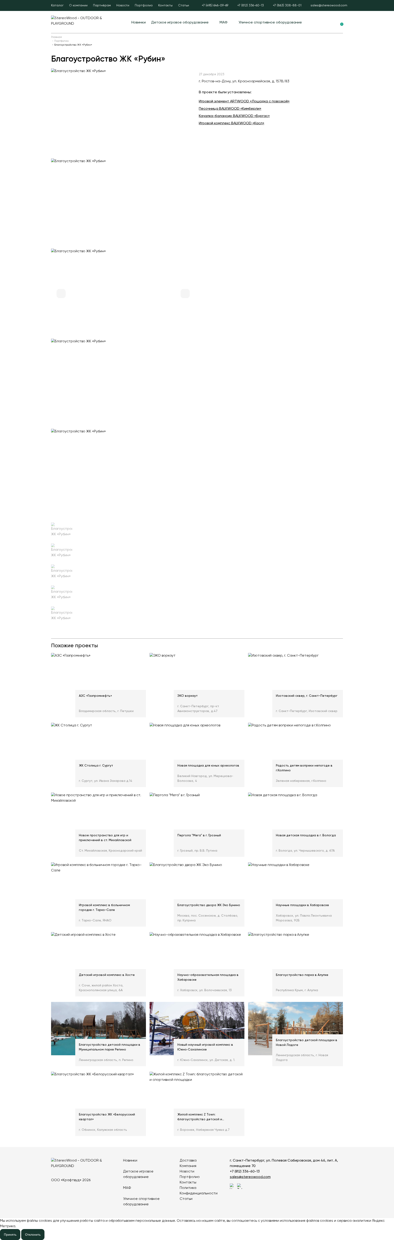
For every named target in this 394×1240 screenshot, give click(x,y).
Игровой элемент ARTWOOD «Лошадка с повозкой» (244, 101)
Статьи (183, 5)
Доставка (188, 1160)
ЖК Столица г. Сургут (96, 765)
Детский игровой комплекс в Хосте (107, 975)
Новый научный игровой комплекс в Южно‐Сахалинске (205, 1047)
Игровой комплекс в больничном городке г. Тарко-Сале (104, 908)
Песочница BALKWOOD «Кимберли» (230, 109)
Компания (188, 1166)
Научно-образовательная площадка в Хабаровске (207, 977)
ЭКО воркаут (187, 695)
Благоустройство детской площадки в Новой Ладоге (306, 1043)
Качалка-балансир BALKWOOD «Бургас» (234, 116)
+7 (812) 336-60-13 (245, 1171)
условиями (270, 1221)
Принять (10, 1234)
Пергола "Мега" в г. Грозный (199, 835)
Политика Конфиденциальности (199, 1190)
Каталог (57, 5)
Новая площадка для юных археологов (208, 765)
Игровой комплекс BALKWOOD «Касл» (231, 123)
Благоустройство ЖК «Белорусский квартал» (107, 1117)
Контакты (165, 5)
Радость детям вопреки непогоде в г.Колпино (304, 768)
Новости (122, 5)
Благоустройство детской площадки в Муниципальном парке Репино (109, 1047)
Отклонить (33, 1234)
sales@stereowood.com (250, 1177)
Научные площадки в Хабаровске (302, 905)
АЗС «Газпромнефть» (95, 695)
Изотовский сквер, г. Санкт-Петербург (306, 695)
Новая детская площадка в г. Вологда (306, 835)
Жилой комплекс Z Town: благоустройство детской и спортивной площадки (199, 1117)
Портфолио (144, 5)
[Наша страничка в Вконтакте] (232, 1186)
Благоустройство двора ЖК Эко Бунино (208, 905)
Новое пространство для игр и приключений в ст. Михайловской (105, 838)
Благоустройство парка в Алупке (302, 975)
